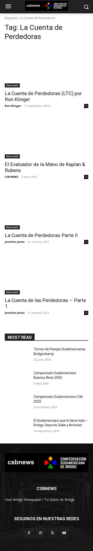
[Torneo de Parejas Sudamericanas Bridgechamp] (17, 356)
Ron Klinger (13, 106)
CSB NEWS (11, 176)
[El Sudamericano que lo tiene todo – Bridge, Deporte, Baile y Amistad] (17, 427)
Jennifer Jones (15, 241)
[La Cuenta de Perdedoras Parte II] (46, 208)
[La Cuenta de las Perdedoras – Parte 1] (46, 273)
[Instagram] (40, 533)
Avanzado (12, 85)
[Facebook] (29, 533)
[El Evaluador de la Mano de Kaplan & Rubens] (46, 137)
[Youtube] (64, 533)
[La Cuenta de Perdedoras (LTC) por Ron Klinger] (46, 66)
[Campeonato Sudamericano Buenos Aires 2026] (17, 380)
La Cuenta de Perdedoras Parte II (41, 235)
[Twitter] (52, 533)
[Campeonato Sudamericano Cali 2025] (17, 403)
